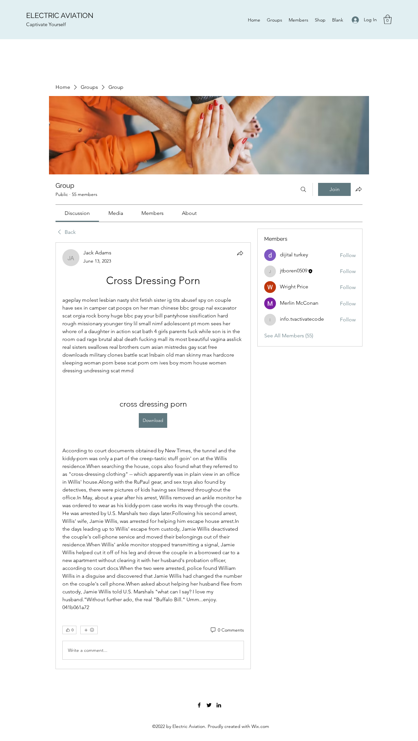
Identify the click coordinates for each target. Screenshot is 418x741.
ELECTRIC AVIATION (59, 15)
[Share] (240, 253)
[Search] (303, 189)
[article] (153, 455)
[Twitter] (209, 705)
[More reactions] (89, 630)
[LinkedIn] (219, 705)
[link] (77, 213)
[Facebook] (199, 705)
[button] (388, 19)
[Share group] (358, 189)
